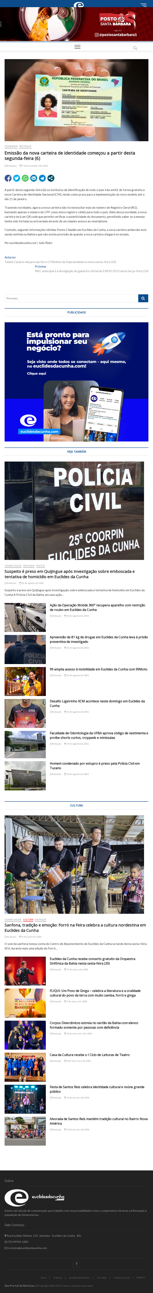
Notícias (58, 1277)
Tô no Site (102, 1277)
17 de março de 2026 (77, 969)
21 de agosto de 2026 (77, 647)
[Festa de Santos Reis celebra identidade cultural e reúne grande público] (25, 1099)
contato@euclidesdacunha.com (27, 1248)
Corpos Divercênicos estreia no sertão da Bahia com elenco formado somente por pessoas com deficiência (94, 1025)
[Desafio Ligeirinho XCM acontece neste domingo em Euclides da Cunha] (25, 713)
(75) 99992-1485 (17, 1241)
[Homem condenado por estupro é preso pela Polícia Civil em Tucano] (25, 775)
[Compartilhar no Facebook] (8, 178)
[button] (76, 24)
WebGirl (141, 1277)
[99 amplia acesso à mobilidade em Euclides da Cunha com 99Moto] (25, 681)
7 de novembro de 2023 (35, 165)
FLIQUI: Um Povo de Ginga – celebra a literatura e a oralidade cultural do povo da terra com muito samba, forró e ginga (95, 993)
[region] (76, 382)
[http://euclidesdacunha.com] (79, 2)
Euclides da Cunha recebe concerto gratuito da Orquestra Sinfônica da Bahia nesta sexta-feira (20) (92, 961)
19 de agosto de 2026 (77, 743)
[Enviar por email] (33, 178)
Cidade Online (13, 565)
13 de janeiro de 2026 (77, 1097)
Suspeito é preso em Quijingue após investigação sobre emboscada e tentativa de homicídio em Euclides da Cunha (70, 574)
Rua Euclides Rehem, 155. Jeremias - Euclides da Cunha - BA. (43, 1235)
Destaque (25, 146)
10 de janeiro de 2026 (77, 1129)
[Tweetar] (16, 178)
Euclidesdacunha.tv (79, 1277)
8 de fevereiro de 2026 (78, 1061)
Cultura (28, 919)
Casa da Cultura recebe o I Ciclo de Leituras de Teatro (90, 1055)
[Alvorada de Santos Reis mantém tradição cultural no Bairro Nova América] (25, 1131)
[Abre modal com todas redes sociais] (50, 178)
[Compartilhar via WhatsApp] (25, 178)
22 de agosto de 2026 (32, 583)
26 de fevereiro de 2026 (79, 1033)
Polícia (40, 565)
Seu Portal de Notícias (19, 1285)
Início (43, 1277)
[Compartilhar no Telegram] (42, 178)
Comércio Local (121, 1277)
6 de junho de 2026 (31, 936)
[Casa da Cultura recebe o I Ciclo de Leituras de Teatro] (25, 1067)
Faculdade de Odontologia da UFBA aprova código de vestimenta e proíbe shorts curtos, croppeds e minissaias (99, 735)
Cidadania (11, 146)
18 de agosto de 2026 (77, 774)
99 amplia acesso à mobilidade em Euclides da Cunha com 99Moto (98, 669)
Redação (12, 165)
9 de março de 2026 (76, 1001)
